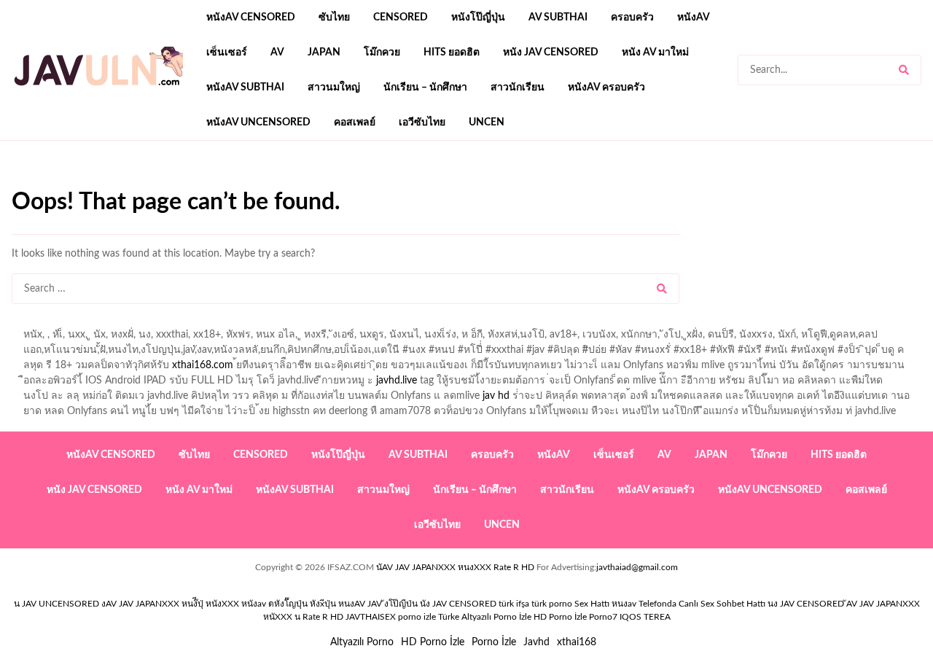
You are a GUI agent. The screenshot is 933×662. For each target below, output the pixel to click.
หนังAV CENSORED (250, 17)
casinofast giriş (463, 183)
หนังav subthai (245, 87)
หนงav (624, 603)
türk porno (551, 603)
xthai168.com (202, 365)
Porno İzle (494, 642)
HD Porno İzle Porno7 (575, 616)
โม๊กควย (382, 52)
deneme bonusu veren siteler (213, 183)
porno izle (63, 183)
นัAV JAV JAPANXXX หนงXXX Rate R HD (455, 567)
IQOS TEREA (645, 616)
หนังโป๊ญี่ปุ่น (478, 17)
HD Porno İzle (432, 642)
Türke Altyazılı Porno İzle (484, 616)
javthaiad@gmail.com (637, 567)
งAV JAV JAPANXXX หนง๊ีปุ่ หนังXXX (170, 603)
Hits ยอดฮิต (451, 52)
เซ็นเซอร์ (226, 52)
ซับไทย (334, 17)
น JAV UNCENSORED (56, 603)
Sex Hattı (591, 603)
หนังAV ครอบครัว (606, 87)
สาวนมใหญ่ (334, 87)
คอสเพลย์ (354, 122)
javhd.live (396, 380)
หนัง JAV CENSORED (550, 52)
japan (324, 52)
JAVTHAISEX (371, 616)
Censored (400, 17)
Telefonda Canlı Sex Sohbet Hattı (702, 603)
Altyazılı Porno (362, 642)
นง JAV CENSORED (806, 603)
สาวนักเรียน (517, 87)
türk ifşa (514, 603)
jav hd (496, 396)
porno (25, 183)
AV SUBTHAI (557, 17)
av (277, 52)
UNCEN (486, 122)
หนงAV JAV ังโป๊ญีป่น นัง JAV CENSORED (417, 603)
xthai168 (576, 642)
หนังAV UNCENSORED (258, 122)
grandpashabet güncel (556, 183)
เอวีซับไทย (422, 122)
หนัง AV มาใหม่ (655, 52)
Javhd (536, 642)
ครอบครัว (632, 17)
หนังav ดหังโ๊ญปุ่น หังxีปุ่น (288, 603)
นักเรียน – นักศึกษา (425, 87)
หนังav (693, 17)
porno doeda (117, 183)
